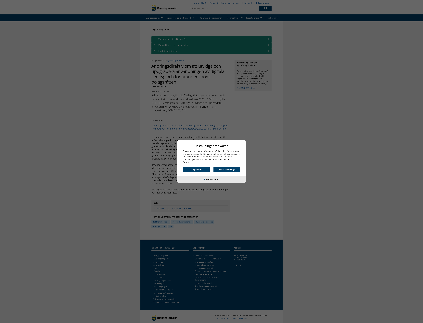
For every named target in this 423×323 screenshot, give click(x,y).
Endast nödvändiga (227, 169)
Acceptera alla (196, 169)
